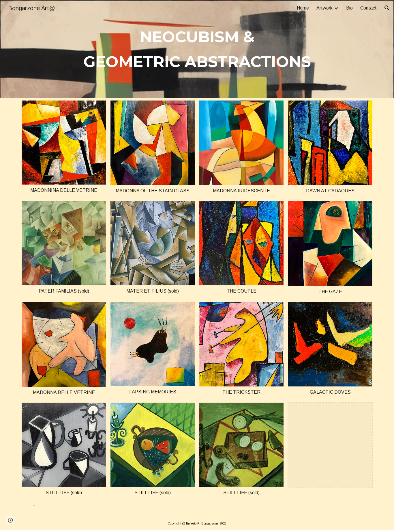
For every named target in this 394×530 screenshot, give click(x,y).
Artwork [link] (324, 7)
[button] (387, 8)
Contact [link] (368, 7)
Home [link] (303, 7)
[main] (197, 49)
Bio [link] (349, 7)
